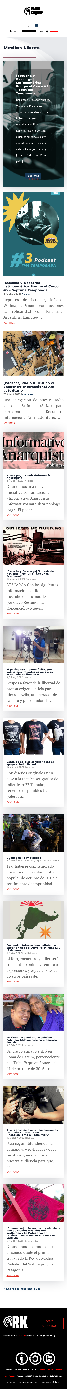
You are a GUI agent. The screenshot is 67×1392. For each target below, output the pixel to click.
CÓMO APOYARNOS (49, 1323)
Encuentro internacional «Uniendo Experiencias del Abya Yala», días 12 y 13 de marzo (33, 948)
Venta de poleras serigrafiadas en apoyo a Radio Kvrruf (31, 763)
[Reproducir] (11, 31)
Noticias (29, 480)
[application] (33, 31)
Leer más (33, 175)
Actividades (31, 953)
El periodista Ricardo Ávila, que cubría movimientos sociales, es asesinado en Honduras (30, 672)
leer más (9, 322)
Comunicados (31, 1240)
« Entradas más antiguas (22, 1288)
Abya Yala (29, 677)
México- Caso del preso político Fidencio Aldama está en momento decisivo (32, 1040)
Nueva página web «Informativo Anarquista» (29, 476)
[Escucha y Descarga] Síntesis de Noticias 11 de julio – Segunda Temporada (30, 574)
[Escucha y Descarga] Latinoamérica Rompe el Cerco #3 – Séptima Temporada (32, 84)
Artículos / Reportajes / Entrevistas (42, 860)
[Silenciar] (47, 31)
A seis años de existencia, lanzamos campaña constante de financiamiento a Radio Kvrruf (32, 1132)
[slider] (54, 31)
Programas (26, 293)
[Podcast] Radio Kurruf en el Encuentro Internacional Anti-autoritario (30, 386)
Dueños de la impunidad (24, 857)
